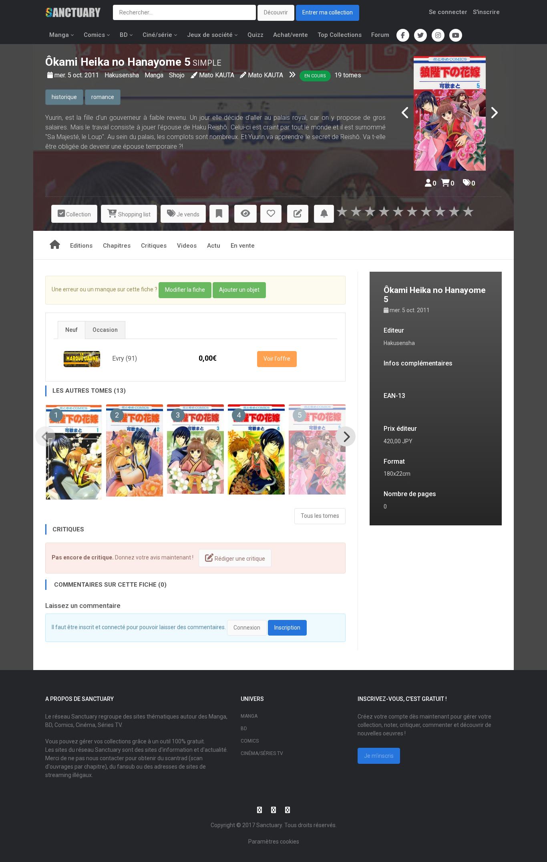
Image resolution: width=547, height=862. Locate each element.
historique (64, 97)
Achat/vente (290, 34)
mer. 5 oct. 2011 (77, 75)
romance (102, 97)
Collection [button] (78, 214)
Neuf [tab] (71, 330)
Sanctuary (269, 825)
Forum (380, 34)
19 (338, 75)
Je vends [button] (187, 214)
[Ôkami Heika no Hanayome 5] (450, 113)
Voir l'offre (276, 358)
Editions (81, 245)
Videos (187, 245)
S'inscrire (486, 12)
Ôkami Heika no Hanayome (113, 62)
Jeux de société (210, 34)
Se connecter (448, 12)
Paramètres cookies (273, 841)
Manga (59, 34)
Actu (213, 245)
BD (124, 34)
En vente (243, 245)
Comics (94, 34)
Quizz (255, 34)
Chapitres (117, 245)
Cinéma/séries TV (262, 753)
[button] (219, 214)
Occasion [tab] (105, 330)
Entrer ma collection (327, 12)
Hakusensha (123, 75)
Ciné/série (157, 34)
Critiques (154, 245)
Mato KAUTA (216, 75)
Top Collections (340, 34)
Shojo (177, 75)
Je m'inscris (379, 756)
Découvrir (276, 12)
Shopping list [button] (134, 214)
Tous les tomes (320, 516)
